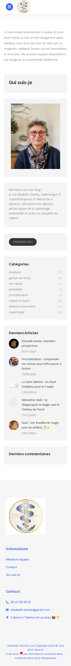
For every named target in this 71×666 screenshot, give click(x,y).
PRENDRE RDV (23, 242)
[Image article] (14, 344)
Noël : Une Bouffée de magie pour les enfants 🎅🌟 (40, 425)
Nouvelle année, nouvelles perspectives (38, 343)
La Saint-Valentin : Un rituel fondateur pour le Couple (39, 384)
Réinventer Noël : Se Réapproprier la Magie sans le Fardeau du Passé (41, 404)
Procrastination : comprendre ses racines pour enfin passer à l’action (41, 363)
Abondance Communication (46, 653)
